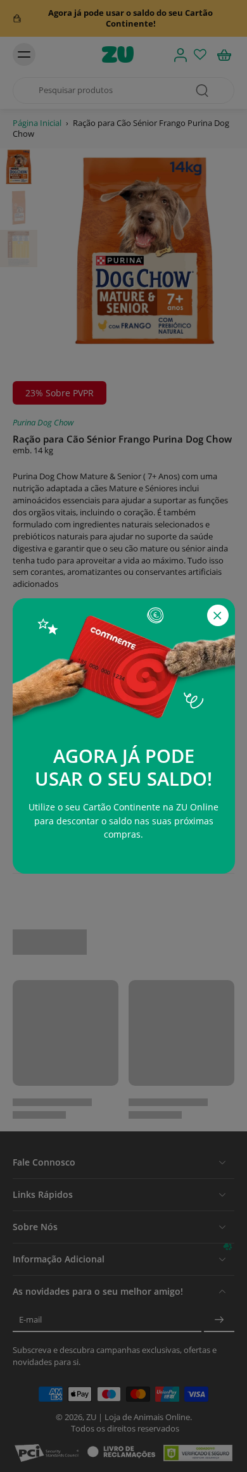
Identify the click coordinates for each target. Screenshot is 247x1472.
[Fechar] (218, 615)
